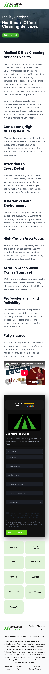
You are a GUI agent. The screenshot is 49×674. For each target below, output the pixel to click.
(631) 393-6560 (10, 35)
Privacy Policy (14, 526)
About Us (41, 626)
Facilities (32, 626)
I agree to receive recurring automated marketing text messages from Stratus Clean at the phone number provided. (24, 515)
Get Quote (40, 630)
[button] (24, 405)
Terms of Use (37, 524)
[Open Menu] (44, 4)
